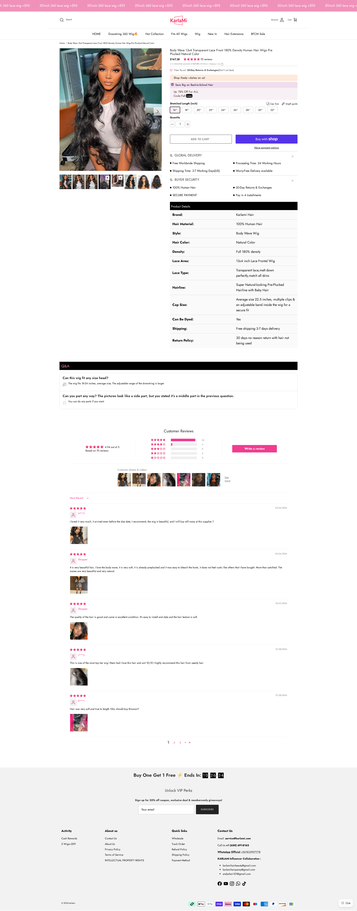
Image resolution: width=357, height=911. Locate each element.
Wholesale (177, 838)
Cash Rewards (69, 838)
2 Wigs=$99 (68, 844)
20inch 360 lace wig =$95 (58, 5)
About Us (110, 844)
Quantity (175, 117)
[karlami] (178, 20)
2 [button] (174, 742)
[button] (192, 59)
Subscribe (207, 809)
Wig (197, 34)
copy (189, 96)
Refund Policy (179, 849)
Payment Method (181, 860)
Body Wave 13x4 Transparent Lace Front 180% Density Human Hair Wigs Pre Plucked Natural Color (111, 43)
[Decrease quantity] (172, 124)
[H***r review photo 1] (79, 535)
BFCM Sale (258, 34)
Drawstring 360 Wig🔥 (123, 34)
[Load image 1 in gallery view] (111, 109)
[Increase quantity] (187, 124)
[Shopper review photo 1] (79, 585)
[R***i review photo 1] (79, 723)
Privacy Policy (112, 849)
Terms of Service (114, 855)
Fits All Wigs (179, 34)
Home (62, 43)
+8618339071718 (239, 852)
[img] (78, 508)
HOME (96, 34)
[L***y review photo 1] (79, 677)
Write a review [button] (255, 448)
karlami (72, 903)
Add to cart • (201, 139)
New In (212, 34)
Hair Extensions (233, 34)
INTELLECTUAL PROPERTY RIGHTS (124, 860)
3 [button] (180, 742)
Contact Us (111, 838)
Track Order (178, 844)
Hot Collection (154, 34)
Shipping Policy (180, 855)
